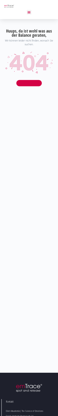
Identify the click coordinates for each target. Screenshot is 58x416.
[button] (29, 12)
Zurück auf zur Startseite (29, 83)
